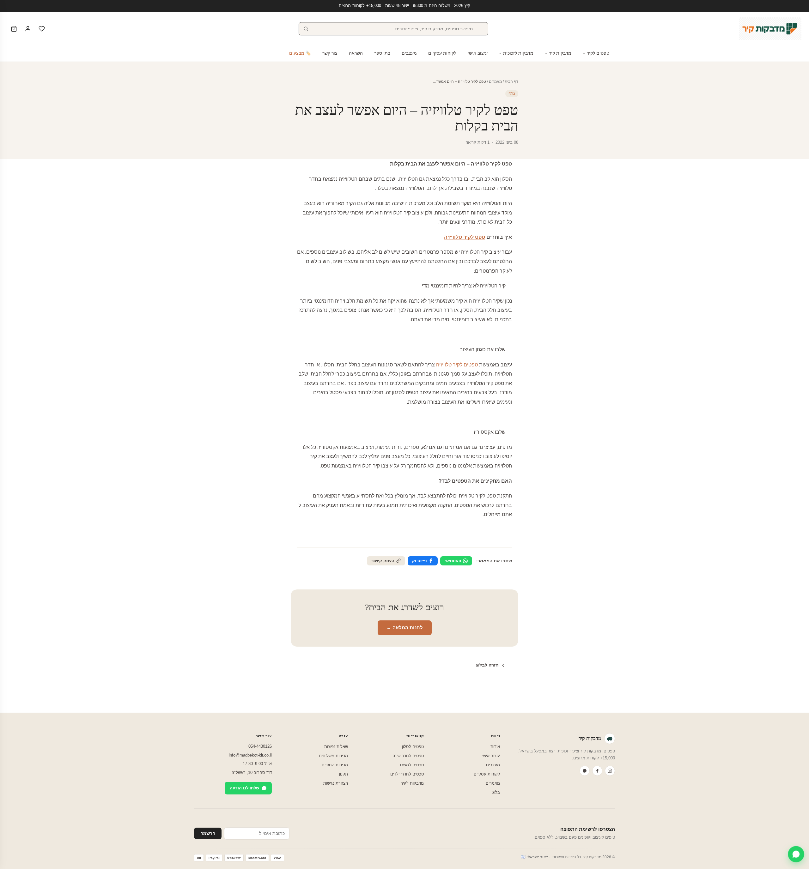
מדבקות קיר (560, 53)
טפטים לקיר (598, 53)
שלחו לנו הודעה (244, 788)
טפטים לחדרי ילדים (407, 774)
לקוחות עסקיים (442, 53)
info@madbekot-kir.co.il (250, 755)
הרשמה (207, 833)
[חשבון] (27, 28)
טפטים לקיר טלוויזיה (457, 364)
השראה (356, 53)
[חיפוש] (306, 29)
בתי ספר (382, 53)
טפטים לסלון (413, 746)
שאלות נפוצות (336, 746)
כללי (511, 93)
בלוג (496, 792)
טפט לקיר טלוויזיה (464, 237)
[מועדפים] (41, 28)
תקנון (343, 774)
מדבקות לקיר (412, 783)
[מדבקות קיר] (770, 28)
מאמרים (495, 81)
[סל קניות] (14, 28)
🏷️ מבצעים (300, 53)
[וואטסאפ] (585, 771)
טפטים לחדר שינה (408, 755)
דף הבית (511, 81)
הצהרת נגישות (335, 783)
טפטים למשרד (411, 765)
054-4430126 (260, 746)
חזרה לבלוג (487, 664)
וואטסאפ (453, 560)
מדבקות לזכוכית (518, 53)
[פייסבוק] (597, 771)
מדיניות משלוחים (333, 755)
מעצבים (409, 53)
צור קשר (330, 53)
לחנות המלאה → (404, 627)
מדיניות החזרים (335, 765)
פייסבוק (419, 560)
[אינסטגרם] (610, 771)
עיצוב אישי (478, 53)
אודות (495, 746)
